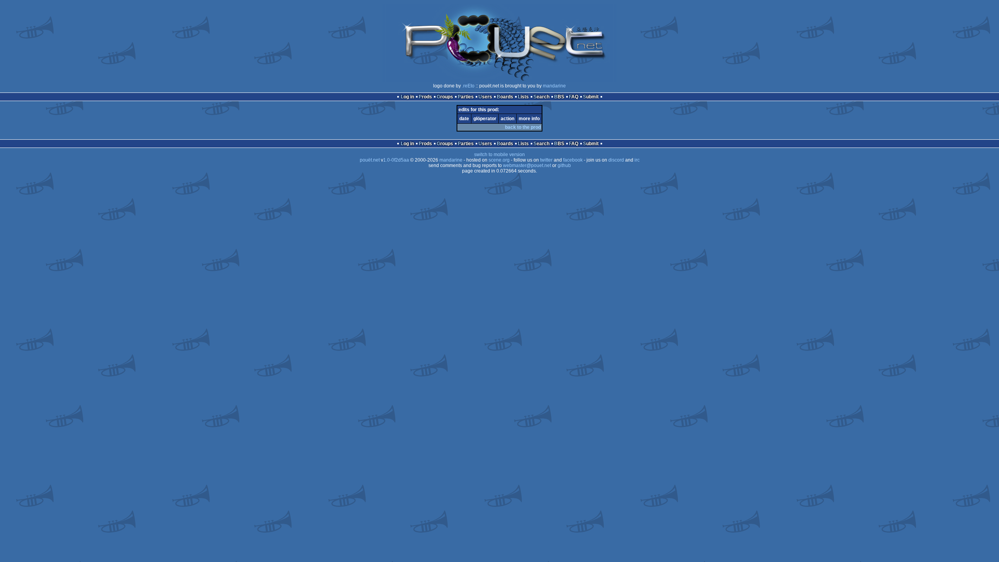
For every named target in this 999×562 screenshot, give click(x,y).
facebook (573, 160)
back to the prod (523, 127)
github (564, 165)
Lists (523, 97)
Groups (445, 97)
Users (485, 97)
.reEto (468, 86)
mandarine (554, 86)
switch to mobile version (499, 154)
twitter (546, 160)
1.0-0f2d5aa (396, 160)
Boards (505, 97)
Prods (425, 97)
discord (616, 160)
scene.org (499, 160)
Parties (466, 97)
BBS (559, 97)
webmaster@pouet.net (527, 165)
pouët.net (370, 160)
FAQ (573, 97)
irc (637, 160)
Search (541, 97)
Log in (407, 97)
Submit (591, 97)
